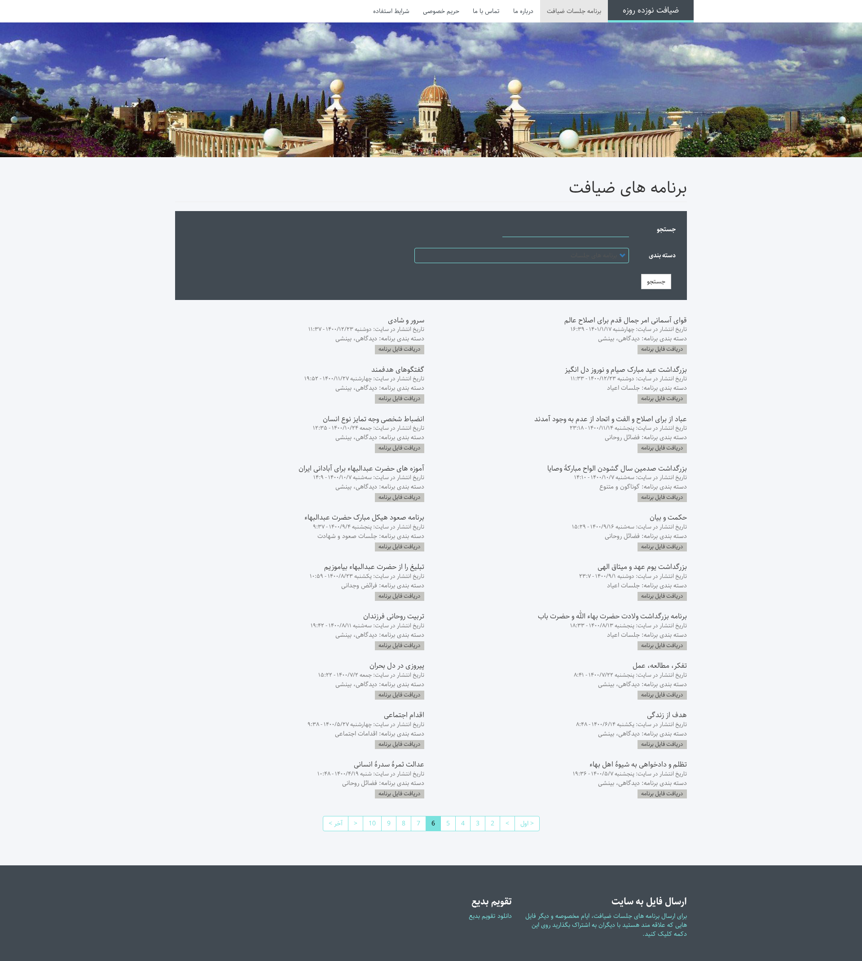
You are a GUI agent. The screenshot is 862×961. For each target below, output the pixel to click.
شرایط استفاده (391, 11)
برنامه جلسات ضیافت (574, 11)
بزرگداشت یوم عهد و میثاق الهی (642, 567)
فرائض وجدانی (359, 585)
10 (369, 823)
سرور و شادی (406, 320)
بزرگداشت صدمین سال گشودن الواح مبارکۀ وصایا (617, 469)
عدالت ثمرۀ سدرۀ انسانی (389, 764)
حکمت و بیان (668, 517)
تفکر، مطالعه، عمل (660, 666)
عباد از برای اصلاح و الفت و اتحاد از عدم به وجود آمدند (610, 419)
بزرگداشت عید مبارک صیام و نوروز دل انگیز (626, 370)
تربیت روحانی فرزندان (393, 616)
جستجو (666, 229)
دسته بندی (662, 255)
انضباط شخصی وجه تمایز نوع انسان (373, 419)
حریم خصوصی (441, 11)
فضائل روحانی (622, 437)
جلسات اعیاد (623, 388)
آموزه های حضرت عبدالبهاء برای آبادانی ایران (361, 469)
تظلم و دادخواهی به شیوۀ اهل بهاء (638, 764)
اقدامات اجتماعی (356, 733)
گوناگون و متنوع (619, 486)
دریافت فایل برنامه (662, 349)
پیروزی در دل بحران (396, 666)
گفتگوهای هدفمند (397, 370)
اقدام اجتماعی (404, 715)
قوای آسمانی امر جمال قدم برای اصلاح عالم (625, 320)
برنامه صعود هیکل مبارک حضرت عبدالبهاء (364, 517)
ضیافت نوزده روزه (651, 10)
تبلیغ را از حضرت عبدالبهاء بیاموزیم (374, 567)
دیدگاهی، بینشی (619, 338)
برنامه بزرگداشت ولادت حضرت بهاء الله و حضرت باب (612, 616)
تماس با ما (486, 11)
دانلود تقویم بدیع (490, 916)
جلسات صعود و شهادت (347, 536)
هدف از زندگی (667, 715)
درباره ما (523, 11)
